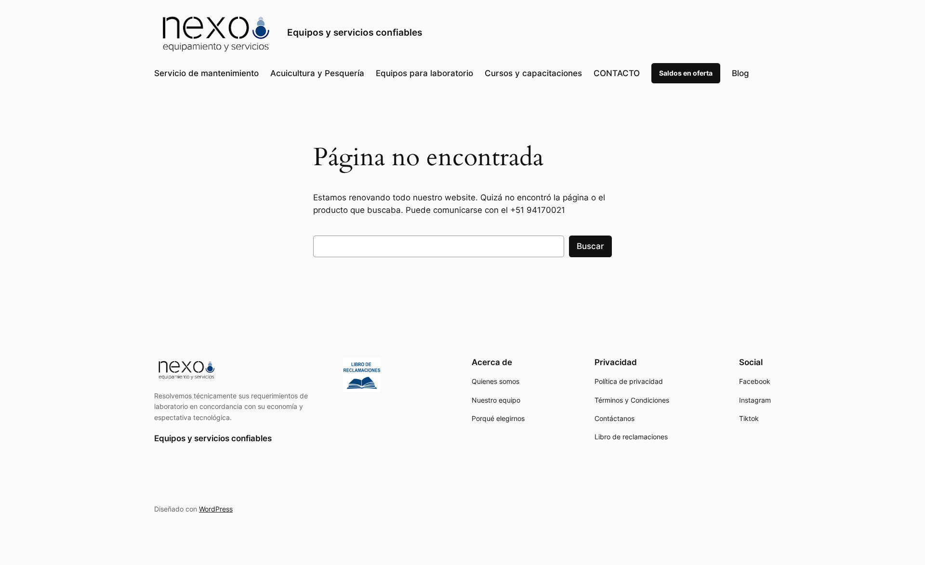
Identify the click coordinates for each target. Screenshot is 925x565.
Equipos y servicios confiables (354, 32)
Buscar (590, 246)
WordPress (216, 509)
